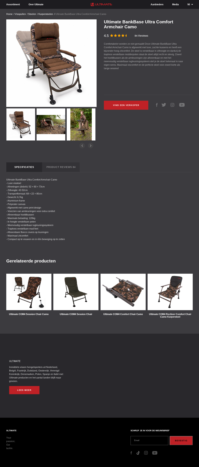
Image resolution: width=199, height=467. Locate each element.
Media (175, 4)
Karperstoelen (45, 14)
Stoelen (32, 14)
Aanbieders (157, 4)
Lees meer (24, 390)
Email (136, 440)
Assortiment (13, 4)
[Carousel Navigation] (53, 62)
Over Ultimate (36, 4)
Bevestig (181, 440)
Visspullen (20, 14)
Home (9, 14)
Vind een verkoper (126, 105)
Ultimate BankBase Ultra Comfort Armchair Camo (80, 14)
